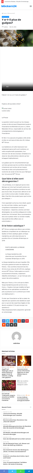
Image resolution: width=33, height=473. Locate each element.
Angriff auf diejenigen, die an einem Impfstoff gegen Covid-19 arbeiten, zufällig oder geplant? (7, 373)
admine (6, 27)
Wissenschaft (11, 13)
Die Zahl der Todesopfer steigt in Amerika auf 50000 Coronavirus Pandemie (8, 397)
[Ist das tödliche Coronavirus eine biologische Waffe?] (24, 387)
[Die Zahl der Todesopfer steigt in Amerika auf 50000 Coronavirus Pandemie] (9, 385)
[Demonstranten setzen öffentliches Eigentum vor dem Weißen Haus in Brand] (24, 361)
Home (5, 13)
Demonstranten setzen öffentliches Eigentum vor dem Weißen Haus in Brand (23, 372)
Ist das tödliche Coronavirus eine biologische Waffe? (23, 398)
